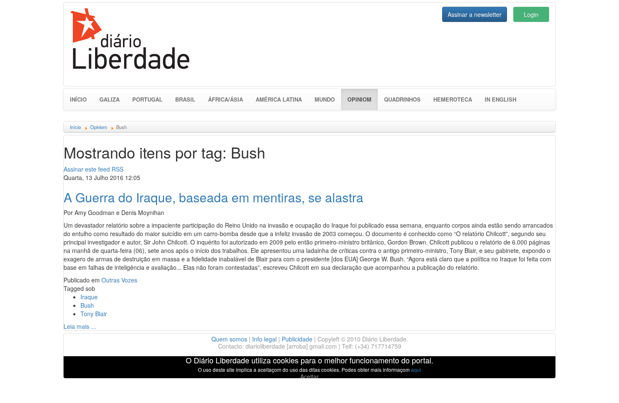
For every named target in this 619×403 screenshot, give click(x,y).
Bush (87, 305)
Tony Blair (93, 313)
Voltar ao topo (594, 386)
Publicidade (297, 339)
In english (500, 99)
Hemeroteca (452, 99)
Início (78, 99)
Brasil (185, 99)
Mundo (325, 99)
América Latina (279, 99)
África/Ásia (225, 99)
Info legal (264, 339)
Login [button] (531, 14)
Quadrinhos (402, 99)
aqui (416, 369)
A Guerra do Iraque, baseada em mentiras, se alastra (213, 197)
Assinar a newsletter (475, 14)
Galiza (109, 99)
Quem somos (229, 339)
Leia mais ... (80, 326)
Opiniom (362, 99)
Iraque (89, 297)
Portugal (147, 99)
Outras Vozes (119, 280)
